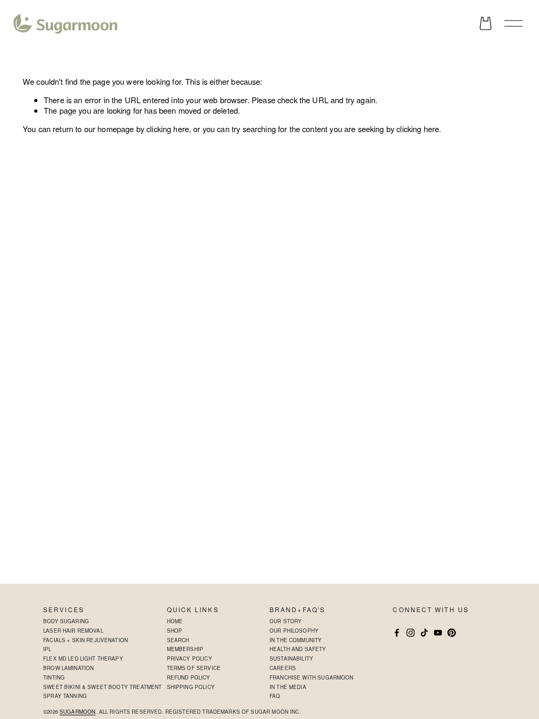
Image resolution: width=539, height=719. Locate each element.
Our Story (286, 621)
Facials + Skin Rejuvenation (85, 640)
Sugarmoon (77, 711)
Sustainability (291, 658)
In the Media (288, 686)
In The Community (296, 640)
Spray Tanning (65, 695)
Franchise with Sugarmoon (312, 677)
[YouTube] (438, 632)
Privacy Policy (189, 658)
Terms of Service (194, 668)
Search (178, 640)
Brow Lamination (68, 668)
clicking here (167, 128)
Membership (185, 649)
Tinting (54, 677)
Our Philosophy (294, 630)
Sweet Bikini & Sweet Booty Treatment (102, 686)
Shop (175, 630)
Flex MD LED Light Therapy (83, 658)
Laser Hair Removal (73, 630)
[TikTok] (424, 632)
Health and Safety (298, 649)
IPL (47, 649)
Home (175, 621)
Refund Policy (189, 677)
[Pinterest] (451, 632)
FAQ (275, 695)
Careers (283, 668)
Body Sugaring (66, 621)
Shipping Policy (191, 686)
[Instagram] (410, 632)
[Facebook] (397, 632)
